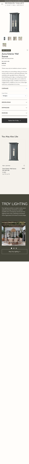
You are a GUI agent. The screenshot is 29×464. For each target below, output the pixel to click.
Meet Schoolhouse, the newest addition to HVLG (14, 1)
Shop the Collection (8, 58)
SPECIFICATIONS (6, 102)
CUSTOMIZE (5, 88)
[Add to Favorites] (24, 166)
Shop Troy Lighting (14, 251)
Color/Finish (4, 93)
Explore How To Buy (13, 120)
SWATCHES (5, 113)
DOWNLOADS (5, 107)
